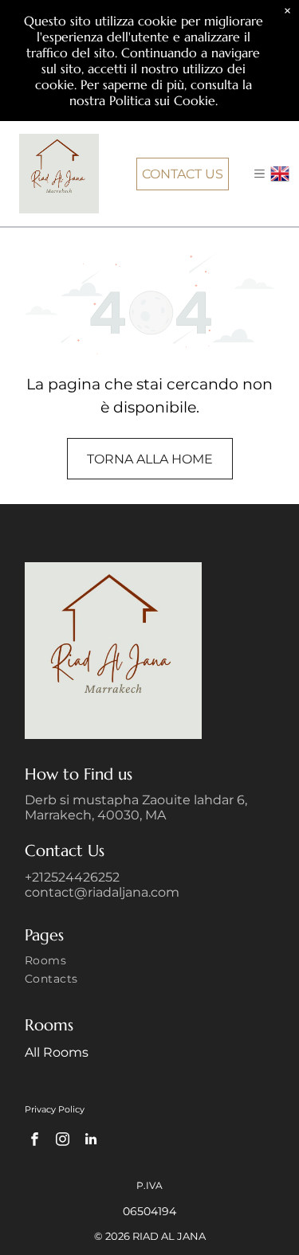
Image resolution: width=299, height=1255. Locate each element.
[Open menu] (259, 173)
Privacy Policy (55, 1109)
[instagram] (63, 1141)
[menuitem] (149, 962)
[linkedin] (90, 1141)
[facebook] (35, 1141)
